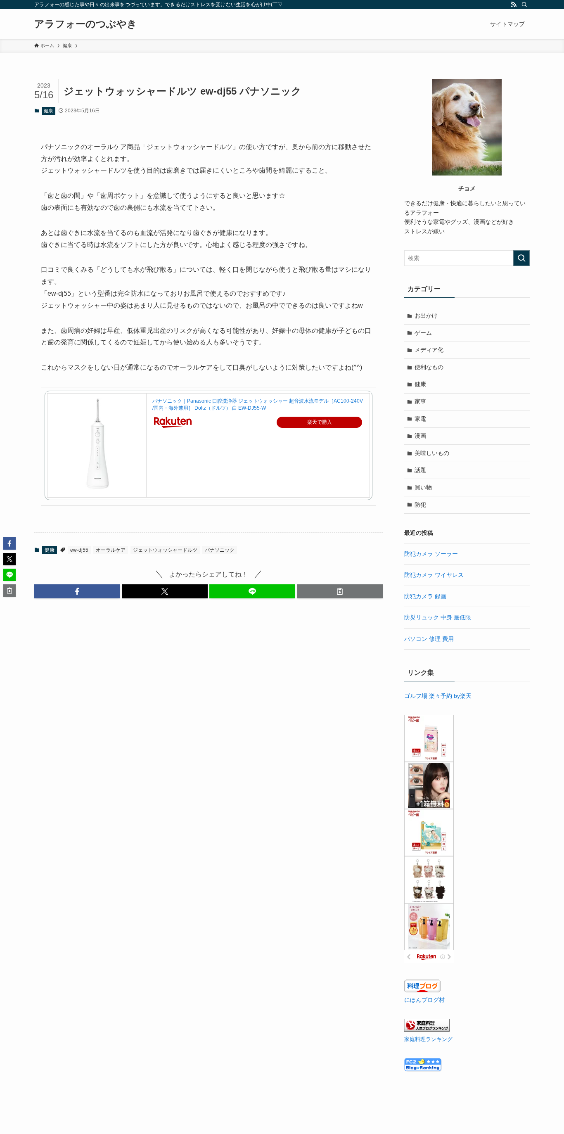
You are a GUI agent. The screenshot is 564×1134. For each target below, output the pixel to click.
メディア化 (429, 349)
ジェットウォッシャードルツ (165, 550)
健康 (48, 110)
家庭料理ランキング (428, 1039)
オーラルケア (111, 550)
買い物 (423, 487)
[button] (77, 591)
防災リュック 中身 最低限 (437, 617)
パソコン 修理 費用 (429, 639)
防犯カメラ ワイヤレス (434, 575)
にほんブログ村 (424, 999)
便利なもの (429, 367)
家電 (420, 418)
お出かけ (426, 315)
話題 (420, 470)
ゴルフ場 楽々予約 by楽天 (438, 696)
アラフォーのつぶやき (85, 24)
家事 (420, 401)
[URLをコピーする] (340, 591)
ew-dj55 (79, 550)
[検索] (524, 4)
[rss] (513, 4)
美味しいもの (432, 453)
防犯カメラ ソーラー (431, 553)
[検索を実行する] (521, 258)
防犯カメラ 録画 (425, 596)
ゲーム (423, 333)
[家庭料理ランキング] (427, 1029)
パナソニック (220, 550)
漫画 (420, 435)
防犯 (420, 504)
